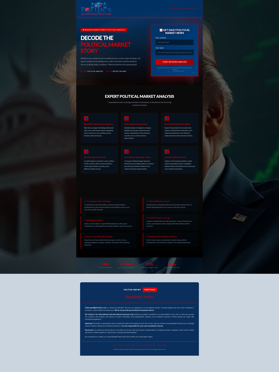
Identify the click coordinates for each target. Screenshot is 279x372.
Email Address (161, 38)
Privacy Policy (162, 345)
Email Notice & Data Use (143, 345)
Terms (171, 71)
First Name (160, 48)
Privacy (166, 71)
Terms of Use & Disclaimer (121, 345)
